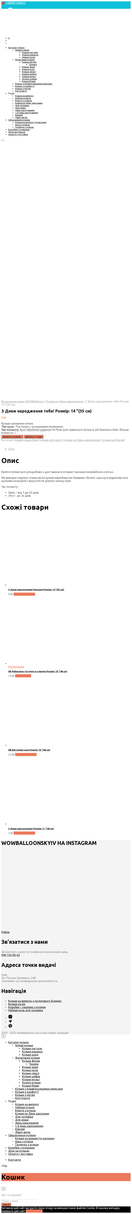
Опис (11, 449)
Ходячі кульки (29, 79)
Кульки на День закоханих (29, 103)
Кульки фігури (29, 62)
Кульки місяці (29, 76)
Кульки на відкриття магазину (31, 122)
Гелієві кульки (22, 50)
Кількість (7, 432)
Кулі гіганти (21, 91)
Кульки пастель (30, 52)
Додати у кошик (24, 594)
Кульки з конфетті (25, 86)
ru (5, 1165)
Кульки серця (29, 71)
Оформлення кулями (19, 120)
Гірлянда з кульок (24, 127)
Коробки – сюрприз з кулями (27, 1007)
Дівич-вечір (21, 117)
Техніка (33, 64)
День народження (24, 110)
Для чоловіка (22, 105)
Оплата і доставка (18, 134)
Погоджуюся (34, 1211)
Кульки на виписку (24, 96)
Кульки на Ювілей (113, 440)
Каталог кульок (16, 47)
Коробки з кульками (19, 129)
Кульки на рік (16, 1004)
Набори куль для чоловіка (25, 1010)
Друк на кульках (16, 132)
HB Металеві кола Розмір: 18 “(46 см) (29, 750)
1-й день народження (26, 112)
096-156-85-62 (10, 955)
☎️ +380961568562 (13, 2)
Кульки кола (28, 69)
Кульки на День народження (64, 401)
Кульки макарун (30, 55)
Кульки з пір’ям (23, 88)
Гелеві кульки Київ (26, 440)
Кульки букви (29, 81)
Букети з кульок (23, 100)
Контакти (14, 1159)
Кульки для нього (50, 440)
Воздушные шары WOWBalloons (22, 401)
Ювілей (19, 115)
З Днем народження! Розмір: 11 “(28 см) (31, 828)
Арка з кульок (22, 124)
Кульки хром (28, 57)
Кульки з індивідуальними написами (33, 83)
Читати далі (23, 675)
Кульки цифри (29, 74)
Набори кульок (23, 98)
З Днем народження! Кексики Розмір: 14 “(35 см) (36, 589)
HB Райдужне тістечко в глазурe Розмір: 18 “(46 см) (37, 671)
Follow (5, 932)
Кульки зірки (28, 67)
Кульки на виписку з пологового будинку (35, 1001)
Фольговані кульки (25, 59)
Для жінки (20, 108)
